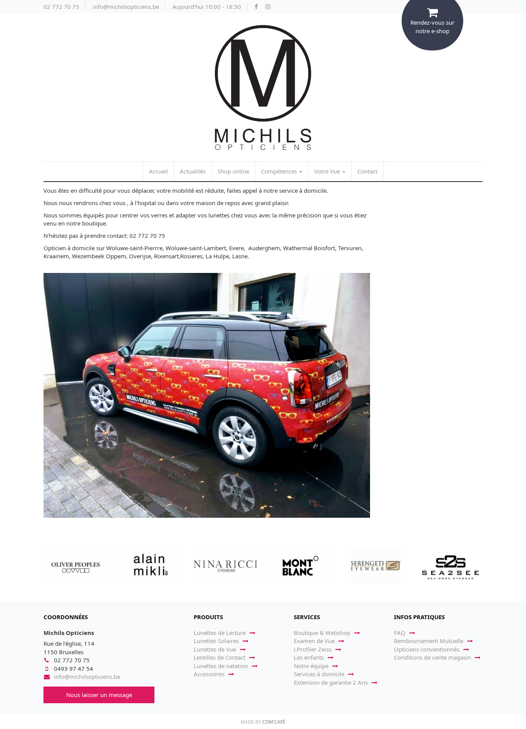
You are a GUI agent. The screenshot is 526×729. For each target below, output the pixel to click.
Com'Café (273, 722)
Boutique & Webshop (322, 632)
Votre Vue (328, 171)
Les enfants (309, 657)
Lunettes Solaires (216, 641)
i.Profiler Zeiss (313, 649)
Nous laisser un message (99, 695)
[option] (75, 565)
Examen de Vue (314, 641)
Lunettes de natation (221, 666)
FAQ (399, 632)
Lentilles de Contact (219, 657)
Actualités (193, 171)
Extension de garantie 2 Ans (331, 682)
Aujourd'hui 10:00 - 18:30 (207, 6)
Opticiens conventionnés (426, 649)
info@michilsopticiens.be (126, 6)
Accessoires (209, 674)
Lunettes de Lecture (220, 632)
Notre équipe (311, 666)
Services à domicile (319, 674)
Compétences (279, 171)
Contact (367, 171)
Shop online (233, 171)
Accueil (158, 171)
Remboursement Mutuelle (428, 641)
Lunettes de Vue (215, 649)
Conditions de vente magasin (432, 657)
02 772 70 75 (61, 6)
